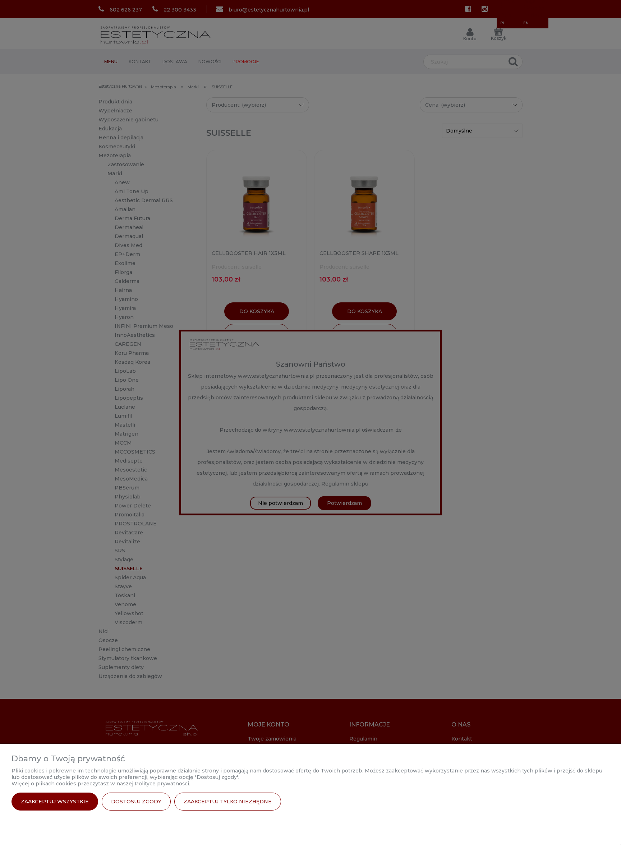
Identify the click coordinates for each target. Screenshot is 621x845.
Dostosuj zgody (136, 801)
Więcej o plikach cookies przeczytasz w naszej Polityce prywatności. (101, 783)
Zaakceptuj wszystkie (55, 801)
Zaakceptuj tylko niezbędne (228, 801)
